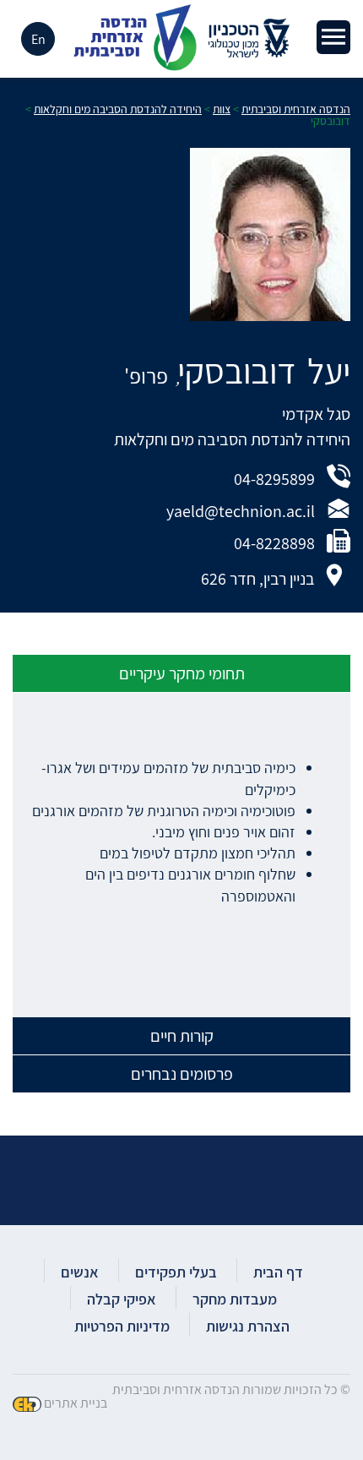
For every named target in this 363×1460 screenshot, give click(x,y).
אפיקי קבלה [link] (121, 1299)
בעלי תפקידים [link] (176, 1272)
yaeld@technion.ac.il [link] (240, 511)
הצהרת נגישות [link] (248, 1326)
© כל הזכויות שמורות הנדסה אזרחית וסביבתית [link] (231, 1389)
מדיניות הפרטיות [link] (122, 1326)
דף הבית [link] (278, 1272)
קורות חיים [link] (182, 1035)
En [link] (38, 39)
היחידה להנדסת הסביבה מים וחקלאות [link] (232, 439)
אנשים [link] (80, 1272)
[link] (333, 37)
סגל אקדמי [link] (316, 414)
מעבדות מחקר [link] (234, 1299)
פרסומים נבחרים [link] (182, 1073)
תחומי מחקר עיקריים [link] (182, 673)
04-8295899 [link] (274, 479)
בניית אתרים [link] (75, 1403)
